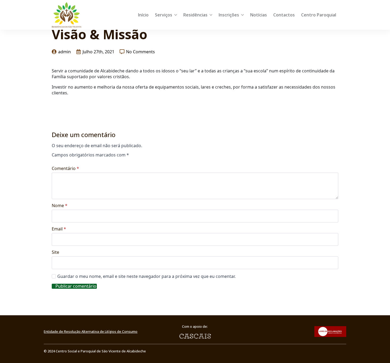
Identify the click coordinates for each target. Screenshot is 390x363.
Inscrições (229, 15)
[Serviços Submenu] (175, 14)
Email (59, 229)
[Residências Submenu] (210, 14)
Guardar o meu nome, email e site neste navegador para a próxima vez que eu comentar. (146, 276)
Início (143, 15)
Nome (59, 205)
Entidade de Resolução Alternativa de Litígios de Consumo (90, 331)
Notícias (258, 15)
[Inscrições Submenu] (242, 14)
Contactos (284, 15)
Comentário (65, 168)
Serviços (163, 15)
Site (55, 252)
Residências (195, 15)
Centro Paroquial (318, 15)
